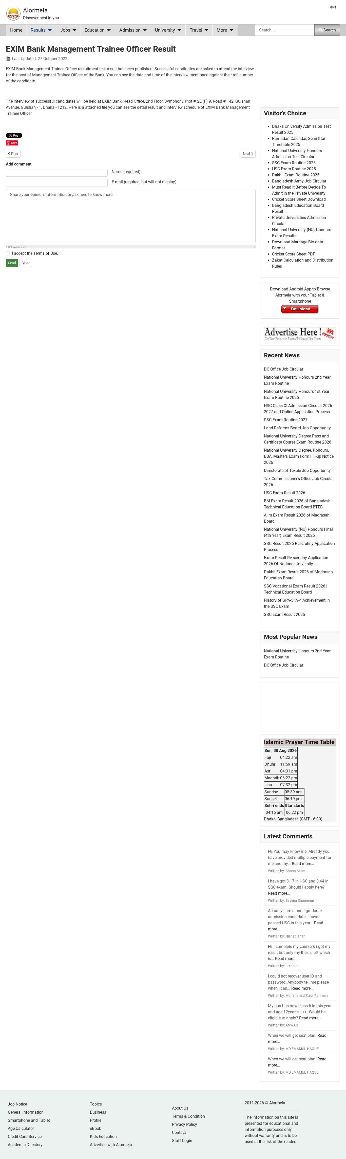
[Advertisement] (131, 345)
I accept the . (35, 253)
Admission (130, 30)
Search (329, 30)
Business (98, 1112)
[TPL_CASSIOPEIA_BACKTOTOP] (337, 1149)
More (222, 30)
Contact (179, 1132)
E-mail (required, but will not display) (144, 181)
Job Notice (17, 1104)
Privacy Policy (184, 1124)
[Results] (49, 30)
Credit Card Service (25, 1136)
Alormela (35, 10)
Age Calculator (21, 1128)
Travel (196, 30)
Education (95, 30)
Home (16, 30)
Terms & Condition (188, 1116)
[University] (178, 30)
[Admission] (144, 30)
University (165, 30)
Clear (26, 263)
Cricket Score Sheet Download (299, 199)
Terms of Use (45, 253)
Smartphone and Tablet (29, 1120)
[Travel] (205, 30)
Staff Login (182, 1140)
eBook (95, 1128)
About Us (180, 1108)
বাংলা (333, 7)
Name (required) (126, 171)
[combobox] (285, 30)
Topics (96, 1104)
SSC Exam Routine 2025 (294, 162)
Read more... (303, 863)
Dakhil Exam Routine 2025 (295, 175)
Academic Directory (25, 1144)
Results (38, 30)
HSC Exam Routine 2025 (294, 169)
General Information (26, 1112)
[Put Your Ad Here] (300, 333)
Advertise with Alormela (111, 1144)
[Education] (108, 30)
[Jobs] (73, 30)
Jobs (65, 30)
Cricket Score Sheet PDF (293, 254)
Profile (95, 1120)
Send (12, 263)
